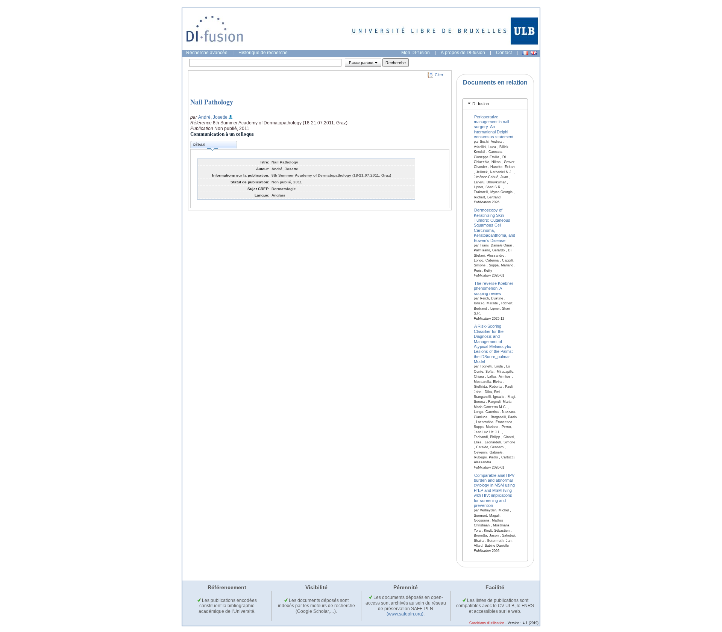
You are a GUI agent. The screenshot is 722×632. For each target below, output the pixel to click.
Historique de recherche (263, 52)
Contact (504, 52)
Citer (439, 75)
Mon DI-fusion (415, 52)
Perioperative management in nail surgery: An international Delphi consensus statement (493, 126)
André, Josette (213, 117)
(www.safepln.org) (405, 614)
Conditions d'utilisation (486, 623)
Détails (199, 145)
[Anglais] (534, 53)
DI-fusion (480, 103)
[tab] (495, 103)
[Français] (525, 53)
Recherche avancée (207, 52)
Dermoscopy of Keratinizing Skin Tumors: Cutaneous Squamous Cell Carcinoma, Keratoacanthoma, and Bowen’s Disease (494, 225)
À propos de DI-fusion (463, 52)
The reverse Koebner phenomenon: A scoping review (494, 288)
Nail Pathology (211, 102)
